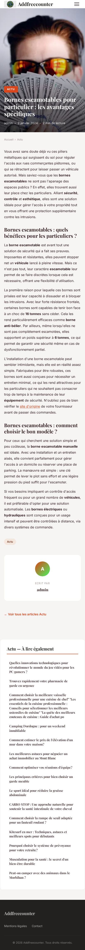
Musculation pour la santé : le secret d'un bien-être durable (38, 861)
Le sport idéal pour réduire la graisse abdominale (36, 792)
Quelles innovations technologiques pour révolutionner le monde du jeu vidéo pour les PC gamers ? (41, 667)
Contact (37, 926)
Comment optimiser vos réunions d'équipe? (40, 767)
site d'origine (30, 406)
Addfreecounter (35, 4)
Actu (11, 89)
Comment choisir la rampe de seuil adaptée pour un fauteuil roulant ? (40, 820)
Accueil (8, 139)
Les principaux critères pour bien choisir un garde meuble (41, 779)
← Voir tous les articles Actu (25, 614)
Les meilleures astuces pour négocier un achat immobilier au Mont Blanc (38, 756)
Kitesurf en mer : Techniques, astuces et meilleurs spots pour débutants (38, 834)
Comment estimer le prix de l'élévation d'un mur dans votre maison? (41, 742)
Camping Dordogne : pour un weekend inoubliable (37, 728)
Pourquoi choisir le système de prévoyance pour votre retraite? (40, 847)
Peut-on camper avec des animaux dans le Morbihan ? (39, 875)
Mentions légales (15, 926)
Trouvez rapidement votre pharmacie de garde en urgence (38, 683)
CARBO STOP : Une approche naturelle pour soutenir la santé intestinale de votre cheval (41, 806)
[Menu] (77, 4)
